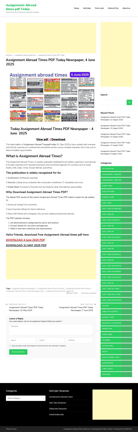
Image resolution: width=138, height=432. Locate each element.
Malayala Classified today (111, 324)
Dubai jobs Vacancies (58, 408)
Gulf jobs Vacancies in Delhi (112, 301)
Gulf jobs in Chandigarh (108, 226)
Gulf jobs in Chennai (108, 232)
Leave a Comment (90, 293)
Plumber (106, 340)
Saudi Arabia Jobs (56, 414)
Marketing (107, 329)
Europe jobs (108, 197)
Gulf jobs (87, 8)
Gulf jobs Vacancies (57, 402)
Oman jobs (107, 334)
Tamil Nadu (107, 369)
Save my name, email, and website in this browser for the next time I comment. (39, 346)
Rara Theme (108, 429)
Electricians (108, 191)
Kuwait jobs (108, 317)
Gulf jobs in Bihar (110, 220)
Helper (105, 306)
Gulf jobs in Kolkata (108, 261)
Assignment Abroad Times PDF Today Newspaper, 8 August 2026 (115, 152)
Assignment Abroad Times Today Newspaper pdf (24, 291)
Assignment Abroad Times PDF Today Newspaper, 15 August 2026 (115, 135)
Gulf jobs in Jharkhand (108, 249)
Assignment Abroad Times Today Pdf (59, 291)
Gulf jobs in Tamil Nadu (110, 289)
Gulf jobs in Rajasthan (108, 284)
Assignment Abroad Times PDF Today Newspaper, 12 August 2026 (115, 144)
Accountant (108, 169)
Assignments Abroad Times (61, 397)
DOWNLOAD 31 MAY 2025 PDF (26, 245)
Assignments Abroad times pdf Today (21, 7)
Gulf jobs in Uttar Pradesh (111, 295)
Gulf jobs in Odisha (111, 277)
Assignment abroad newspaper (23, 288)
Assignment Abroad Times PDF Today (51, 55)
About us (126, 8)
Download (58, 139)
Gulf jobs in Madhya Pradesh (111, 266)
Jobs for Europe (110, 312)
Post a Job (99, 8)
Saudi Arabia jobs (110, 357)
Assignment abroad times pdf (25, 55)
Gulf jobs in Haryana (108, 244)
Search (104, 94)
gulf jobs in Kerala (111, 254)
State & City (113, 8)
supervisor (107, 363)
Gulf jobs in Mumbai (111, 272)
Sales (104, 352)
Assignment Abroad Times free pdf (50, 288)
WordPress (127, 429)
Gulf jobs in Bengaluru (108, 215)
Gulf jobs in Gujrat (111, 237)
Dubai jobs (107, 186)
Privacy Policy (11, 429)
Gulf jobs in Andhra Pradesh (112, 209)
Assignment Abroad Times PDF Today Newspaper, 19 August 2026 (115, 126)
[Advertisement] (51, 38)
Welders (106, 374)
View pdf (42, 139)
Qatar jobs (107, 346)
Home (76, 8)
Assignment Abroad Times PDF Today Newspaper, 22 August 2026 (115, 118)
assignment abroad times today (78, 288)
